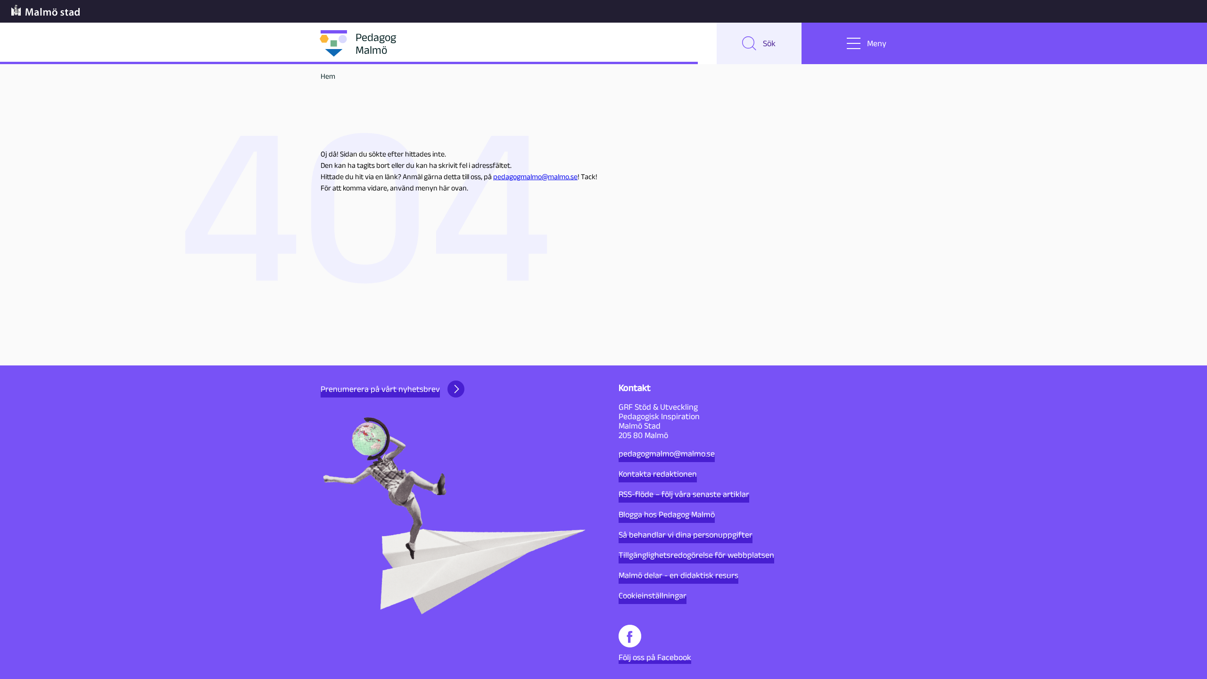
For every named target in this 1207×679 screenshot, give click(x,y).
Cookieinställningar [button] (652, 595)
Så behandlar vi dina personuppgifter (685, 534)
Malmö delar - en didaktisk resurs (678, 575)
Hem (328, 76)
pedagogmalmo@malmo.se (535, 177)
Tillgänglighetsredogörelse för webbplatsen (696, 555)
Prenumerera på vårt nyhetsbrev (380, 389)
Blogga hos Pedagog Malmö (667, 514)
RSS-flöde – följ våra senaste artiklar (684, 494)
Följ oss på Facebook (655, 657)
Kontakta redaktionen (658, 474)
